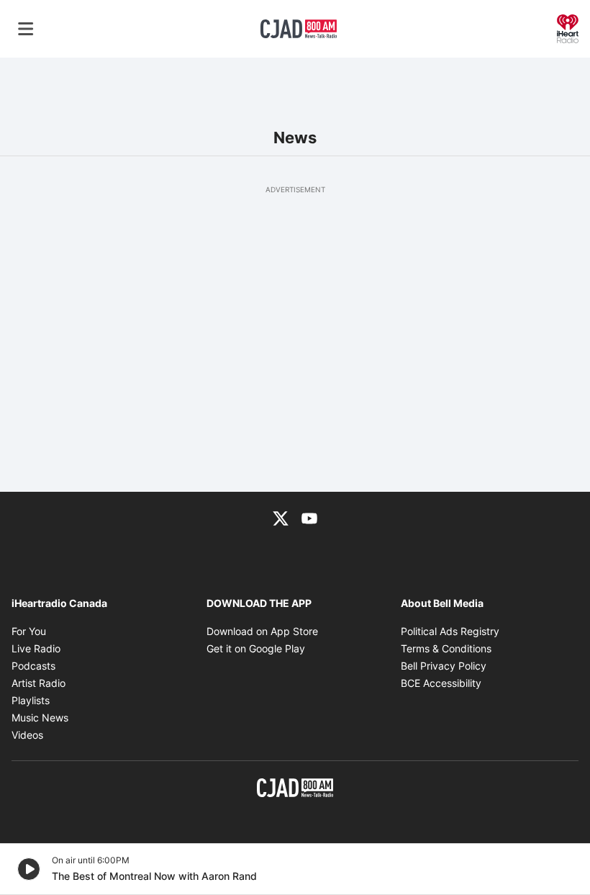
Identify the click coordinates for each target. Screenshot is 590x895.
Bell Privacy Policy (443, 666)
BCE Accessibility (441, 683)
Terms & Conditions (446, 648)
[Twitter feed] (280, 517)
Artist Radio (38, 683)
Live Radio (36, 648)
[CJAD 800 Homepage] (298, 28)
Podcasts (33, 666)
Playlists (31, 700)
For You (29, 631)
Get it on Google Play (255, 648)
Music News (40, 717)
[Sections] (26, 28)
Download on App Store (262, 631)
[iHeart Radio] (567, 27)
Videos (27, 735)
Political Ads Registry (450, 631)
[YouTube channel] (309, 517)
